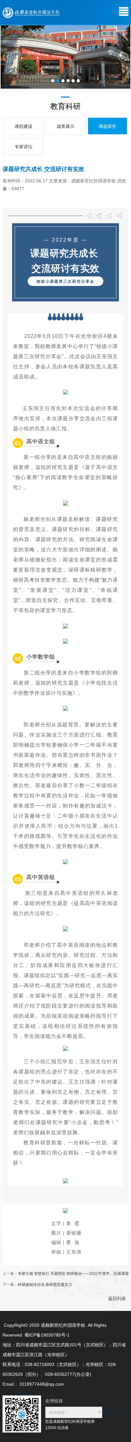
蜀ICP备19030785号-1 (47, 1335)
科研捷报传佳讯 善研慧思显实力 (45, 1284)
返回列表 (117, 1298)
